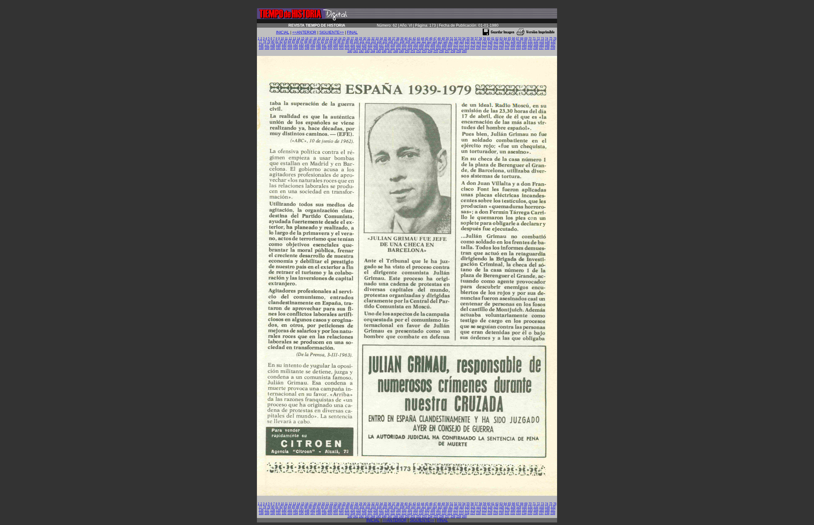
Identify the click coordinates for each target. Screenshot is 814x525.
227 (484, 48)
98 (347, 41)
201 (335, 48)
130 (524, 41)
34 (381, 38)
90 (314, 41)
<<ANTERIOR (304, 32)
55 (468, 38)
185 (541, 44)
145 (312, 44)
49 (443, 38)
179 (507, 44)
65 (509, 38)
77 (260, 41)
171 (461, 44)
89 (310, 41)
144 (307, 44)
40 (406, 38)
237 (541, 48)
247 (390, 51)
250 (407, 51)
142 (295, 44)
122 (478, 41)
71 (534, 38)
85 (293, 41)
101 (362, 41)
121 (473, 41)
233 (518, 48)
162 (410, 44)
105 (385, 41)
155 (370, 44)
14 (298, 38)
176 (490, 44)
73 (542, 38)
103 (373, 41)
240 (350, 51)
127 (507, 41)
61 (492, 38)
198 (318, 48)
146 (318, 44)
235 (530, 48)
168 (444, 44)
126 (501, 41)
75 (550, 38)
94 (330, 41)
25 (344, 38)
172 (467, 44)
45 (426, 38)
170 (455, 44)
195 (301, 48)
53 (459, 38)
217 (426, 48)
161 (404, 44)
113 (429, 41)
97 (343, 41)
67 (517, 38)
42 (414, 38)
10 (282, 38)
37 (393, 38)
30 (364, 38)
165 (427, 44)
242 (361, 51)
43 (418, 38)
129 (518, 41)
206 (364, 48)
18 (315, 38)
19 (319, 38)
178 (501, 44)
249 (401, 51)
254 (430, 51)
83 (285, 41)
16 (306, 38)
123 (484, 41)
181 (518, 44)
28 (356, 38)
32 (373, 38)
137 (267, 44)
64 (505, 38)
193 (289, 48)
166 (433, 44)
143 (301, 44)
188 (261, 48)
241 (355, 51)
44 (422, 38)
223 (461, 48)
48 (439, 38)
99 (351, 41)
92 (322, 41)
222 (455, 48)
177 (495, 44)
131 (530, 41)
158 (387, 44)
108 (402, 41)
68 (521, 38)
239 (552, 48)
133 (541, 41)
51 (451, 38)
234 (524, 48)
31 (368, 38)
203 (347, 48)
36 (389, 38)
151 (347, 44)
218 (432, 48)
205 (358, 48)
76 (554, 38)
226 (478, 48)
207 (370, 48)
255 (435, 51)
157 (381, 44)
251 (412, 51)
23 (335, 38)
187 (553, 44)
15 (302, 38)
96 (339, 41)
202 (341, 48)
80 (272, 41)
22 (331, 38)
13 (294, 38)
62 (497, 38)
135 (553, 41)
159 (392, 44)
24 (339, 38)
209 (381, 48)
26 (348, 38)
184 (536, 44)
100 (356, 41)
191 (278, 48)
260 (464, 51)
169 (450, 44)
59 (484, 38)
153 (358, 44)
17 (311, 38)
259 (458, 51)
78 (264, 41)
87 (301, 41)
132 (536, 41)
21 (327, 38)
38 (397, 38)
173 (473, 44)
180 (513, 44)
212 (398, 48)
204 (352, 48)
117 (451, 41)
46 (430, 38)
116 (445, 41)
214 (409, 48)
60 (488, 38)
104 (379, 41)
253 (424, 51)
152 (352, 44)
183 (530, 44)
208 (375, 48)
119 (461, 41)
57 (476, 38)
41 (410, 38)
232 (512, 48)
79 (268, 41)
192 (284, 48)
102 (367, 41)
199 (324, 48)
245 (378, 51)
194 (295, 48)
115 (440, 41)
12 (290, 38)
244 (372, 51)
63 (501, 38)
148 (330, 44)
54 (464, 38)
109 (407, 41)
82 (281, 41)
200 (330, 48)
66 (513, 38)
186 (547, 44)
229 (495, 48)
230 (501, 48)
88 (305, 41)
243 (367, 51)
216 (421, 48)
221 (449, 48)
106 (390, 41)
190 (272, 48)
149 (335, 44)
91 (318, 41)
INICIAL (282, 32)
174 (478, 44)
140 (284, 44)
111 (419, 41)
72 (538, 38)
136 (261, 44)
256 (441, 51)
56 (472, 38)
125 (495, 41)
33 (377, 38)
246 (384, 51)
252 (418, 51)
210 (387, 48)
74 (546, 38)
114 (434, 41)
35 (385, 38)
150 (341, 44)
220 (444, 48)
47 (435, 38)
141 (289, 44)
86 (297, 41)
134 (547, 41)
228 (489, 48)
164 (421, 44)
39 (402, 38)
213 (404, 48)
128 (513, 41)
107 (396, 41)
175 (484, 44)
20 (323, 38)
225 (472, 48)
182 (524, 44)
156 (375, 44)
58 (480, 38)
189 (267, 48)
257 (447, 51)
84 (289, 41)
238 (547, 48)
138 (272, 44)
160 (398, 44)
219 (438, 48)
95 (334, 41)
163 (415, 44)
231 (507, 48)
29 (360, 38)
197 (312, 48)
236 (535, 48)
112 (424, 41)
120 (467, 41)
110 (413, 41)
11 (286, 38)
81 (277, 41)
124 (490, 41)
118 (456, 41)
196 (307, 48)
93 (326, 41)
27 (352, 38)
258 (453, 51)
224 (467, 48)
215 (415, 48)
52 (455, 38)
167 (438, 44)
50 (447, 38)
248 (395, 51)
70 (530, 38)
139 (278, 44)
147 (324, 44)
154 (364, 44)
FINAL (352, 32)
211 (392, 48)
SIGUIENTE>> (331, 32)
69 (526, 38)
